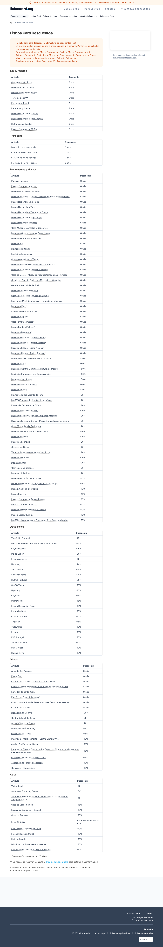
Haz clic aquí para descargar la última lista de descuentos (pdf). (46, 43)
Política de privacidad (120, 933)
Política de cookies (144, 933)
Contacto (148, 929)
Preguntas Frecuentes (135, 9)
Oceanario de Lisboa (68, 16)
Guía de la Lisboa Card (57, 862)
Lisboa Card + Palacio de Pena (44, 16)
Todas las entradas (19, 16)
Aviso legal (100, 933)
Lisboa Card (71, 9)
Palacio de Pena (107, 16)
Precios (110, 9)
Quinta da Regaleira (88, 16)
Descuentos (92, 9)
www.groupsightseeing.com (125, 58)
